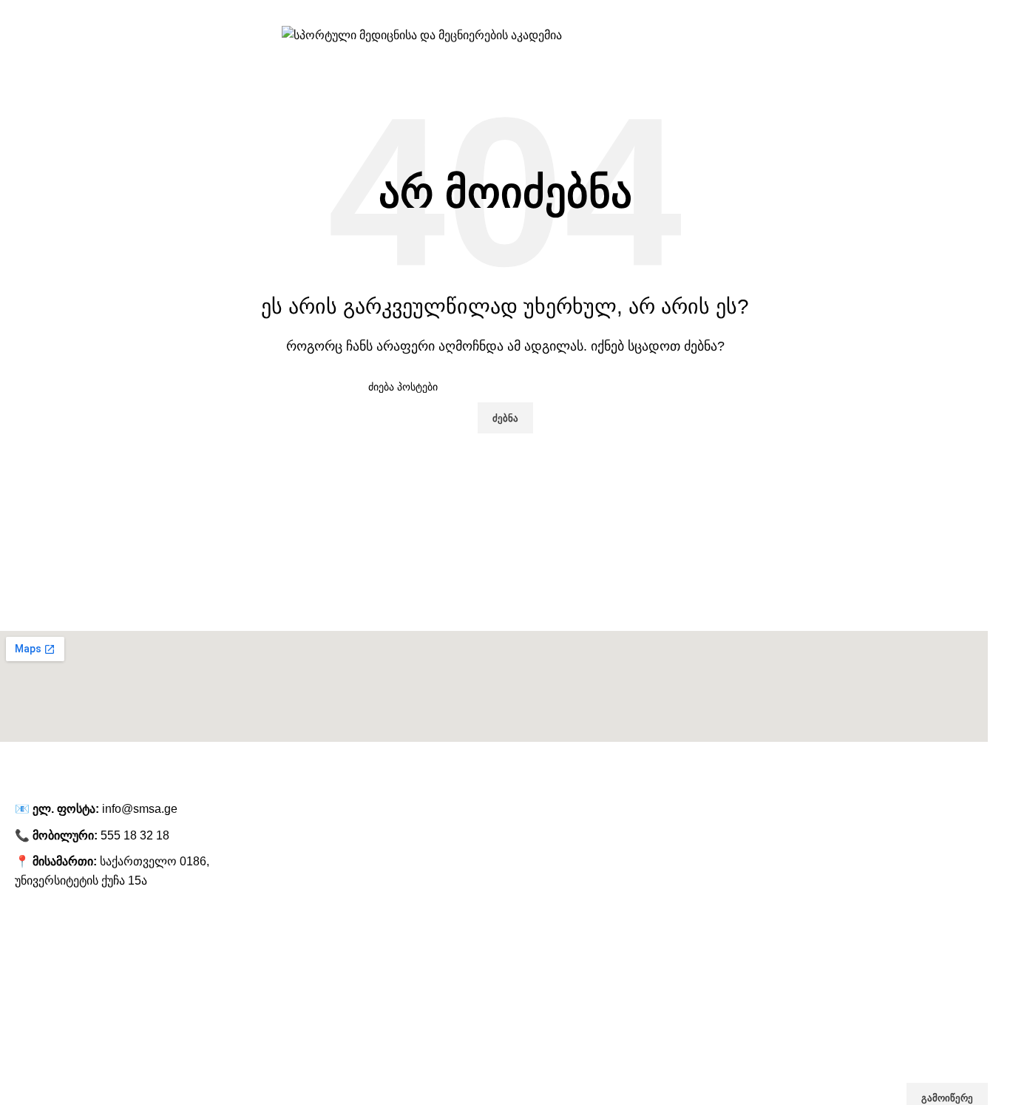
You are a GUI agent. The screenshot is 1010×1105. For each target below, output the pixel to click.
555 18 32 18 (135, 835)
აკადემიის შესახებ (44, 950)
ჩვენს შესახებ (32, 924)
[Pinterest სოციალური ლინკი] (989, 11)
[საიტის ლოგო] (422, 34)
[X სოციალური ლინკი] (931, 11)
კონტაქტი (23, 1051)
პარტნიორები (33, 1001)
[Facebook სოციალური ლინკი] (912, 11)
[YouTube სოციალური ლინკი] (970, 11)
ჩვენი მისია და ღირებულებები (74, 1026)
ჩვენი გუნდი (29, 975)
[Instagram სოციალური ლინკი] (950, 11)
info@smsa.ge (139, 808)
